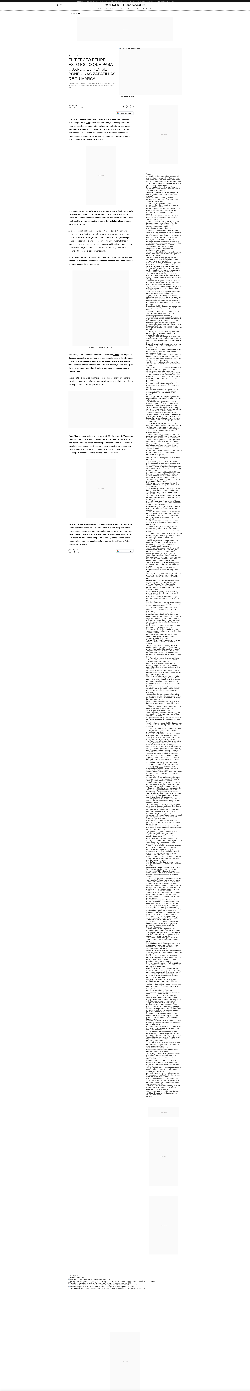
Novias (112, 9)
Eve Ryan (125, 1)
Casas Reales (131, 9)
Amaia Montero (151, 1)
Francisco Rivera (89, 1)
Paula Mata (75, 105)
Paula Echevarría (161, 1)
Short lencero (142, 1)
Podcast (139, 9)
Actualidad (119, 9)
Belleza (107, 9)
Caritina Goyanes (100, 1)
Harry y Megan (133, 1)
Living (124, 9)
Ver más (149, 1096)
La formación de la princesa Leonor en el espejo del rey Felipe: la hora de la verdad (99, 1285)
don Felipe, (125, 237)
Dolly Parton (109, 1)
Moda (99, 9)
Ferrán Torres (118, 1)
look (88, 123)
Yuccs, (116, 355)
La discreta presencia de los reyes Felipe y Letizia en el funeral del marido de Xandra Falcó (102, 1288)
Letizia (95, 119)
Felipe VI (90, 524)
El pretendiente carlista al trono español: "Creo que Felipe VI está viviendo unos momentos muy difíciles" (107, 1281)
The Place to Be (147, 9)
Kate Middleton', (75, 214)
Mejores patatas (171, 1)
